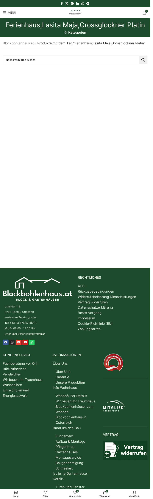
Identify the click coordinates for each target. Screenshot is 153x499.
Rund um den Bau (67, 428)
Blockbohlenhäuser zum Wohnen (74, 409)
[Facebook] (5, 342)
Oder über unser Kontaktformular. (25, 333)
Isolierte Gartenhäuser (70, 473)
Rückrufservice (14, 369)
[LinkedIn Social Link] (77, 3)
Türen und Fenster (70, 487)
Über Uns (60, 363)
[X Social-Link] (66, 3)
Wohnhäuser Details (71, 396)
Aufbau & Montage (70, 441)
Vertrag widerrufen (93, 302)
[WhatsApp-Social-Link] (82, 3)
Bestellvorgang (90, 313)
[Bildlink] (37, 288)
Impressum (86, 318)
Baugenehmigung (69, 463)
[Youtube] (25, 342)
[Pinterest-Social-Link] (72, 3)
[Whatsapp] (32, 342)
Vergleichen (12, 374)
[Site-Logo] (75, 12)
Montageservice (68, 457)
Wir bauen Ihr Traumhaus (22, 380)
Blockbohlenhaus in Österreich (71, 420)
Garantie (62, 377)
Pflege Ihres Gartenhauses (67, 449)
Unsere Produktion (70, 382)
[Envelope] (18, 342)
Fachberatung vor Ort (20, 363)
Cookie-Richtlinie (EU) (95, 323)
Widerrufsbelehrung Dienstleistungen (107, 297)
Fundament (65, 436)
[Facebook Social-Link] (62, 3)
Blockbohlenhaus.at (18, 43)
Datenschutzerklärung (95, 307)
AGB (81, 286)
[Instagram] (12, 342)
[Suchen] (143, 60)
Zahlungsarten (89, 329)
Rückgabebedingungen (96, 291)
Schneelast (64, 468)
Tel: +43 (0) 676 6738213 (20, 322)
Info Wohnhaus (65, 388)
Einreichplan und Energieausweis (16, 393)
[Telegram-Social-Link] (87, 3)
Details (58, 479)
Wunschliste (12, 385)
